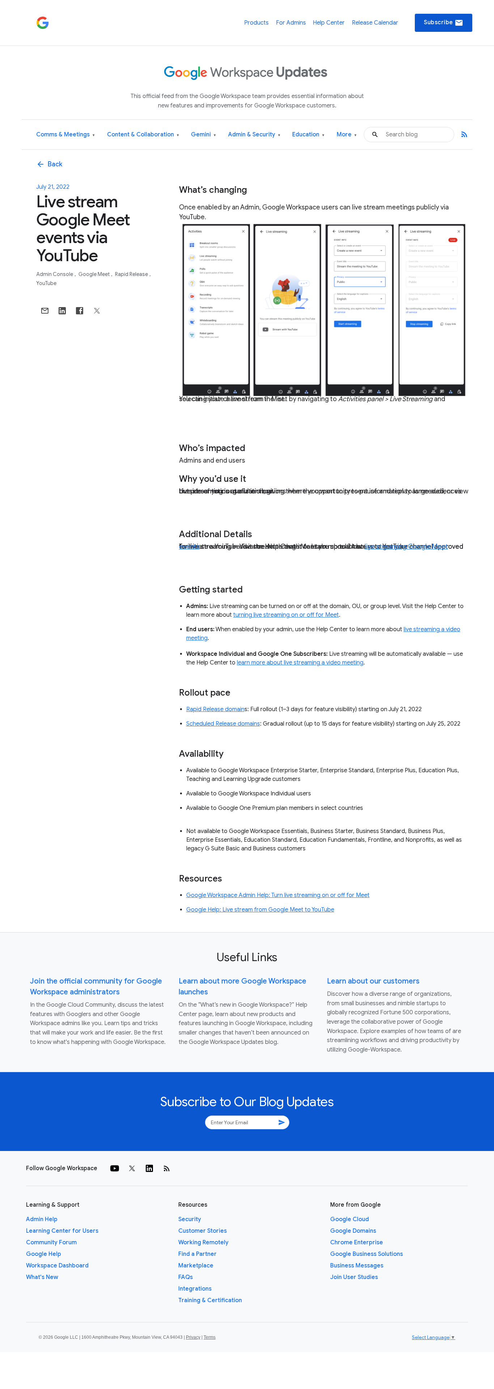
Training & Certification (210, 1300)
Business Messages (356, 1265)
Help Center (329, 22)
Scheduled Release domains (223, 723)
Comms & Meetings (65, 134)
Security (189, 1219)
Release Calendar (375, 22)
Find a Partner (197, 1254)
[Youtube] (114, 1168)
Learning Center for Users (62, 1231)
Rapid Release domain (215, 709)
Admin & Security (254, 134)
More (347, 134)
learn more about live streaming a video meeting (300, 662)
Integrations (195, 1288)
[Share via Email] (45, 310)
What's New (42, 1277)
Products (256, 22)
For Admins (291, 22)
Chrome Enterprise (356, 1242)
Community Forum (51, 1242)
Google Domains (353, 1231)
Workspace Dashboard (57, 1265)
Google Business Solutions (366, 1254)
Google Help (43, 1254)
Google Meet (94, 274)
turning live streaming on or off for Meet (286, 615)
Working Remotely (203, 1242)
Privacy (193, 1337)
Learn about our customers (373, 981)
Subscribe (443, 22)
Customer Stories (202, 1231)
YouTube (46, 283)
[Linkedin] (149, 1168)
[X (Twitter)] (132, 1168)
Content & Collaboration (143, 134)
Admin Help (42, 1219)
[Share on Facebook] (79, 310)
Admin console (55, 274)
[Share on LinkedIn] (62, 310)
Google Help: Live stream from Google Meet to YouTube (260, 909)
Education (308, 134)
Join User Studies (354, 1277)
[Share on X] (97, 310)
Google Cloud (349, 1219)
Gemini (203, 134)
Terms (210, 1337)
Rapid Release (132, 274)
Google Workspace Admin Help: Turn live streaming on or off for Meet (278, 895)
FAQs (185, 1277)
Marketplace (195, 1265)
